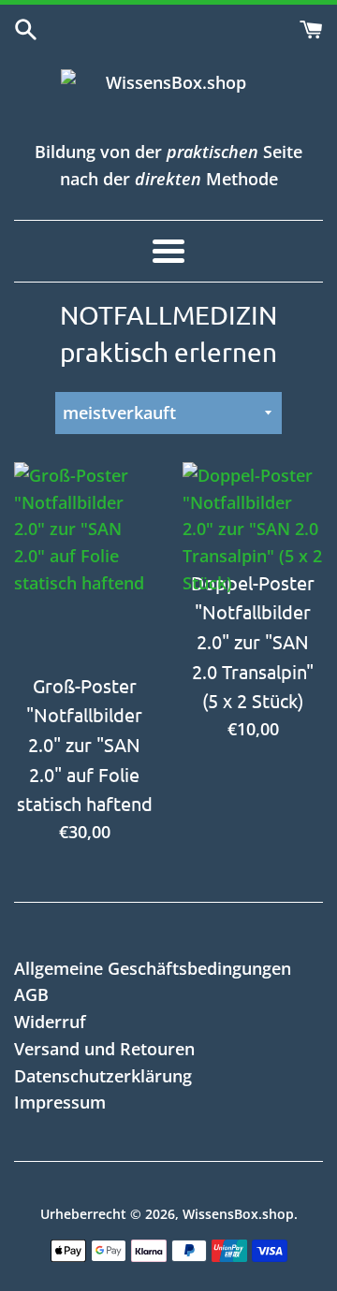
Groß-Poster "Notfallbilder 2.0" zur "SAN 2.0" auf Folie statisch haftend (85, 745)
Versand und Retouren (104, 1048)
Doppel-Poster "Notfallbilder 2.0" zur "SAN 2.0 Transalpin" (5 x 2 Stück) (253, 642)
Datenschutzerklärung (103, 1076)
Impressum (60, 1102)
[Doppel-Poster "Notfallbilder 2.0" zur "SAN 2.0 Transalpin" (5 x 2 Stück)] (253, 510)
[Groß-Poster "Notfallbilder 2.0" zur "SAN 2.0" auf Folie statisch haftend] (84, 561)
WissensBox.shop (238, 1214)
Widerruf (50, 1021)
